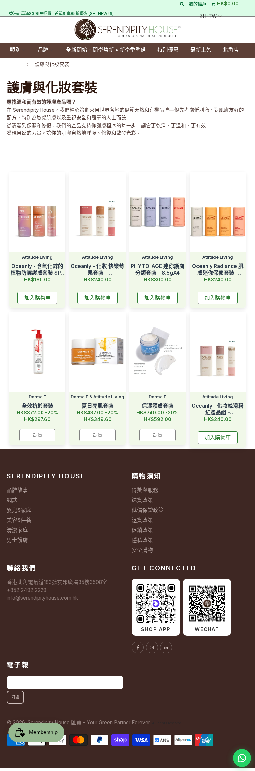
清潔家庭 (17, 530)
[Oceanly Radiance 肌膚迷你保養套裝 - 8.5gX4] (218, 212)
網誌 (12, 500)
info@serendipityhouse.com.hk (42, 598)
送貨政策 (142, 500)
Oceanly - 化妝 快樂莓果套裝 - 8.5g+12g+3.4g (97, 269)
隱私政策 (142, 540)
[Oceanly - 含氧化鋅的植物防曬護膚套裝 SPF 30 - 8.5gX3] (37, 212)
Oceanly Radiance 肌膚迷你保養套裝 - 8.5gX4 (218, 269)
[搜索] (182, 3)
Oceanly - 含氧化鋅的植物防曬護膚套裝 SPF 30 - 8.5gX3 (37, 269)
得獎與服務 (145, 490)
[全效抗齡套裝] (37, 352)
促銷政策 (142, 530)
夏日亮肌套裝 (98, 406)
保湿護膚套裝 (158, 406)
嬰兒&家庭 (19, 510)
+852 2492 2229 (26, 590)
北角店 (231, 50)
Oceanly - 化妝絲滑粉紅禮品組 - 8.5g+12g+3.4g (218, 409)
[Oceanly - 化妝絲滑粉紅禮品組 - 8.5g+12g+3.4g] (218, 352)
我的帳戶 (197, 3)
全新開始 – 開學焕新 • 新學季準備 (106, 50)
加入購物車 (37, 298)
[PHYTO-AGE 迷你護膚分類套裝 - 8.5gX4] (157, 212)
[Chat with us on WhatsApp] (242, 758)
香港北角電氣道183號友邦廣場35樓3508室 (57, 582)
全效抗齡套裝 (37, 406)
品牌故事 (17, 490)
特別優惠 (168, 50)
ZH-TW (208, 16)
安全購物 (142, 550)
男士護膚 (17, 540)
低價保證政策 (148, 510)
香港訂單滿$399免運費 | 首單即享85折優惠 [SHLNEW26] (61, 13)
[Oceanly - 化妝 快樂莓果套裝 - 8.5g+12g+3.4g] (97, 212)
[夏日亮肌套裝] (97, 352)
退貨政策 (142, 520)
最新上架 (201, 50)
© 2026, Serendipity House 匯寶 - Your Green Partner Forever (78, 722)
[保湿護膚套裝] (157, 352)
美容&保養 (19, 520)
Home (14, 64)
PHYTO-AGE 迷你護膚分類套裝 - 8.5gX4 (158, 269)
